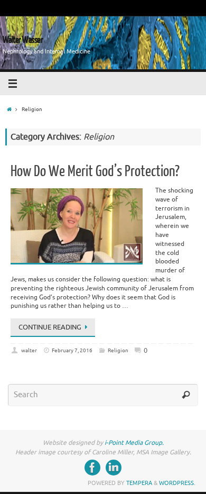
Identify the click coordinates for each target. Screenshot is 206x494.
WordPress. (177, 483)
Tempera (139, 483)
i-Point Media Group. (134, 442)
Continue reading (49, 327)
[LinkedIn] (113, 467)
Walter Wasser (23, 40)
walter (29, 350)
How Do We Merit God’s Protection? (95, 171)
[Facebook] (92, 467)
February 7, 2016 (72, 350)
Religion (118, 350)
